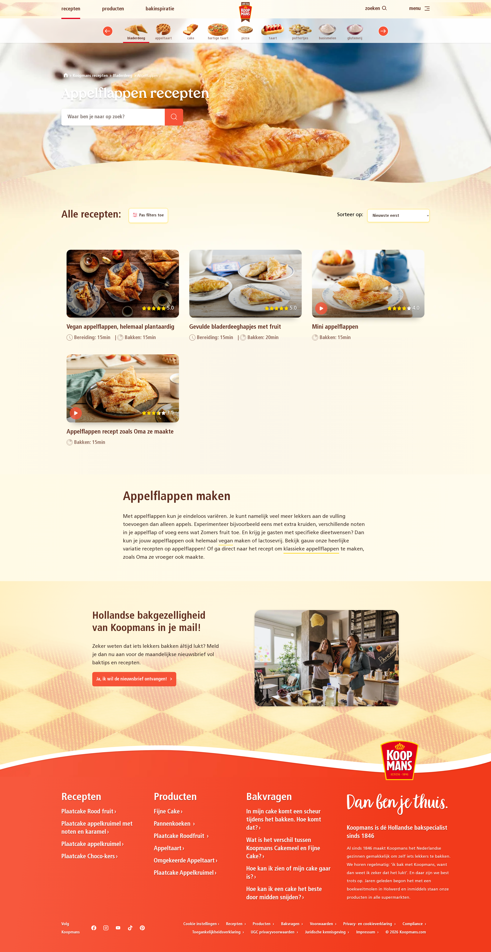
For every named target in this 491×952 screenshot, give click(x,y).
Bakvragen (291, 924)
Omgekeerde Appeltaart (184, 861)
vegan (226, 541)
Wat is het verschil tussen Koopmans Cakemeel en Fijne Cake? (283, 848)
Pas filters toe (151, 215)
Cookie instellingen (200, 924)
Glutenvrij (354, 38)
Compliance (413, 924)
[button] (108, 31)
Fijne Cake (167, 812)
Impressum (366, 932)
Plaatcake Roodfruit (180, 836)
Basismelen (327, 38)
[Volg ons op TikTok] (130, 929)
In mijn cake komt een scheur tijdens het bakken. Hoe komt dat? (283, 820)
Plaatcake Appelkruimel (184, 873)
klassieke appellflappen (311, 549)
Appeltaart (163, 38)
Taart (273, 38)
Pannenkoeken (173, 824)
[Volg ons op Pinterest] (142, 929)
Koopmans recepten (90, 76)
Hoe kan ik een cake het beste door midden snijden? (284, 893)
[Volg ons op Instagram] (105, 929)
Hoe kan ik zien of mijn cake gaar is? (288, 873)
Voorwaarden (322, 924)
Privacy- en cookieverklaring (368, 924)
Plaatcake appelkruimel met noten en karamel (97, 828)
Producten (113, 9)
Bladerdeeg (136, 38)
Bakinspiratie (160, 9)
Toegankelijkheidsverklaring (217, 932)
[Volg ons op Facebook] (93, 929)
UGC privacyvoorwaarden (273, 932)
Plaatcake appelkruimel (91, 844)
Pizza (245, 38)
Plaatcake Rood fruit (87, 812)
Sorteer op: (350, 215)
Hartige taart (218, 38)
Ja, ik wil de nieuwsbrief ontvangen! (132, 679)
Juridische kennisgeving (326, 932)
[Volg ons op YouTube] (118, 929)
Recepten (70, 9)
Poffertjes (300, 38)
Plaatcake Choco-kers (88, 857)
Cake (190, 38)
